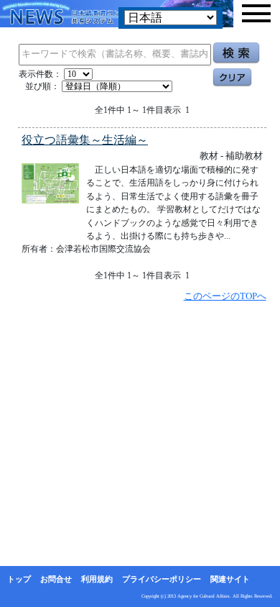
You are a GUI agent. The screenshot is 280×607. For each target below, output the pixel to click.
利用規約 (97, 579)
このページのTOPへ (225, 296)
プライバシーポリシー (161, 579)
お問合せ (56, 579)
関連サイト (230, 579)
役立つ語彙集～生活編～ (85, 140)
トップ (19, 579)
